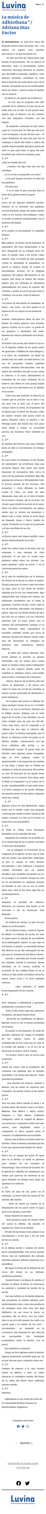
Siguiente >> (26, 1442)
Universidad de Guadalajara (23, 1463)
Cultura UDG (23, 1467)
